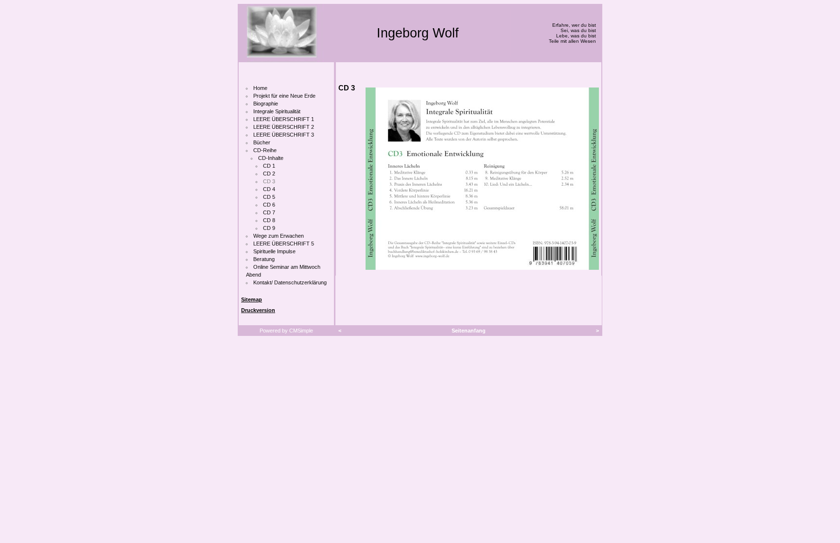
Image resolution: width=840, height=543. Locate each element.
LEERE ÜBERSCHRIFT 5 (283, 243)
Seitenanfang (469, 330)
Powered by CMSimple (286, 330)
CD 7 (269, 212)
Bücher (261, 142)
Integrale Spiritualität (276, 111)
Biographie (265, 103)
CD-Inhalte (270, 158)
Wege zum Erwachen (278, 236)
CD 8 (269, 220)
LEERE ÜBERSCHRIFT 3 (283, 135)
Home (260, 88)
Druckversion (258, 310)
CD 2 (269, 173)
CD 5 (269, 197)
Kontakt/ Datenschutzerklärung (290, 282)
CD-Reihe (265, 150)
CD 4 (269, 189)
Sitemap (251, 299)
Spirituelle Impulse (274, 251)
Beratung (264, 259)
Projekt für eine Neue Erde (284, 96)
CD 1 (269, 166)
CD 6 (269, 205)
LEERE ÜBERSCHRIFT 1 (283, 119)
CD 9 (269, 228)
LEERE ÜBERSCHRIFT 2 (283, 127)
